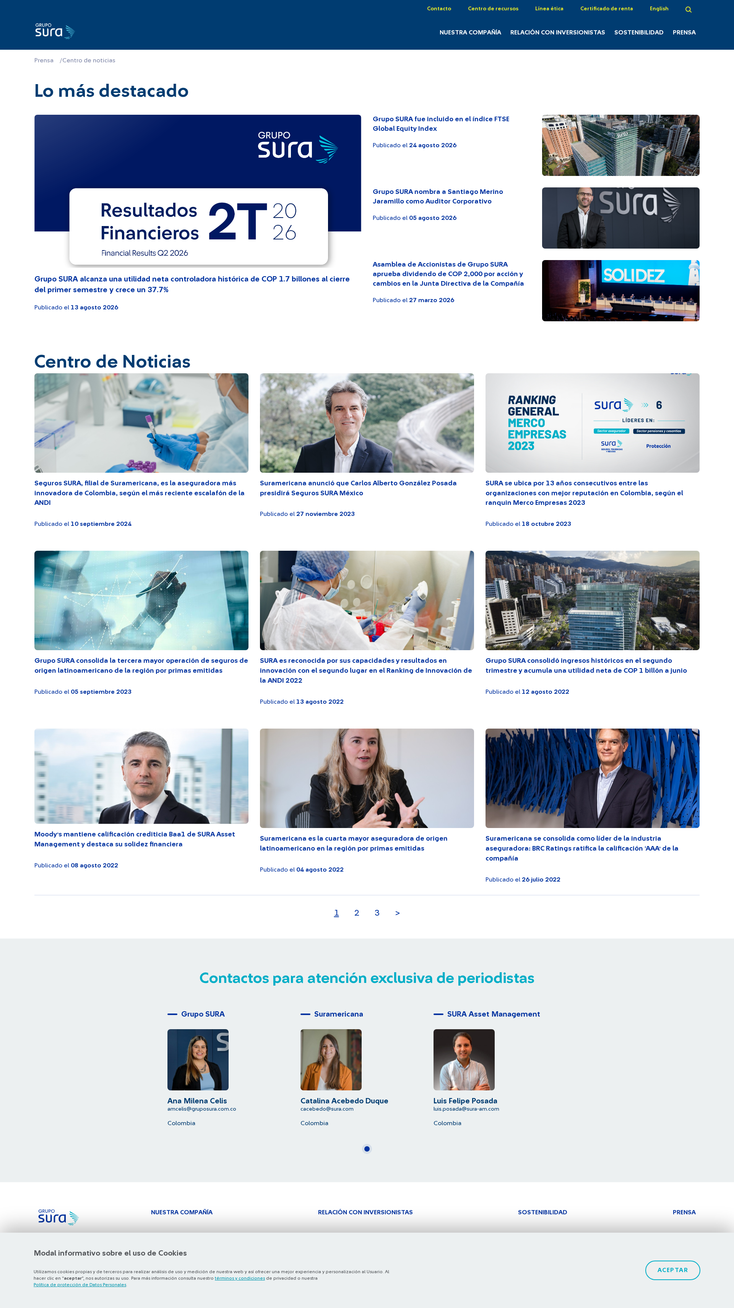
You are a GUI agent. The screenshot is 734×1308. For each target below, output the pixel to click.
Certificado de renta (606, 8)
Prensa (684, 32)
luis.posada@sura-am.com (466, 1109)
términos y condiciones (240, 1278)
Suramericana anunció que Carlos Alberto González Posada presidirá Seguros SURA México (358, 488)
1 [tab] (369, 1152)
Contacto (439, 8)
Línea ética (549, 8)
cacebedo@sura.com (327, 1109)
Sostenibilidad (639, 32)
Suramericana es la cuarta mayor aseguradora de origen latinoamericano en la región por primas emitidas (354, 843)
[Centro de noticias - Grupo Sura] (85, 33)
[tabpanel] (233, 1067)
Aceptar (673, 1270)
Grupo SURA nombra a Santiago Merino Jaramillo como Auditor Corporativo (438, 197)
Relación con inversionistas (557, 32)
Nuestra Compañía (470, 32)
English (659, 8)
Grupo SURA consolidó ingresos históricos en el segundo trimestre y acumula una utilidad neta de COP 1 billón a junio (586, 665)
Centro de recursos (493, 8)
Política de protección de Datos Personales (80, 1284)
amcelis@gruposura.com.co (201, 1109)
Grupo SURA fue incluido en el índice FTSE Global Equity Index (441, 124)
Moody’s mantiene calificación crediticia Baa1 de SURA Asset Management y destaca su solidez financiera (134, 839)
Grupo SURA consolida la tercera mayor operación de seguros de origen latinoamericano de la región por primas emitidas (141, 665)
